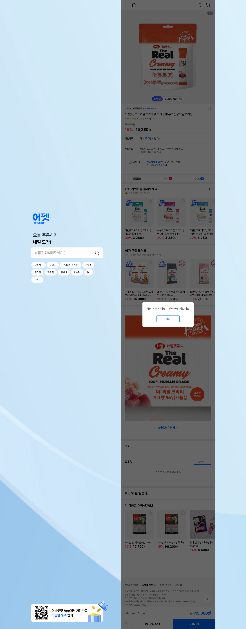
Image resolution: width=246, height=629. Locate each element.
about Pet (41, 218)
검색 (97, 252)
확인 (168, 318)
